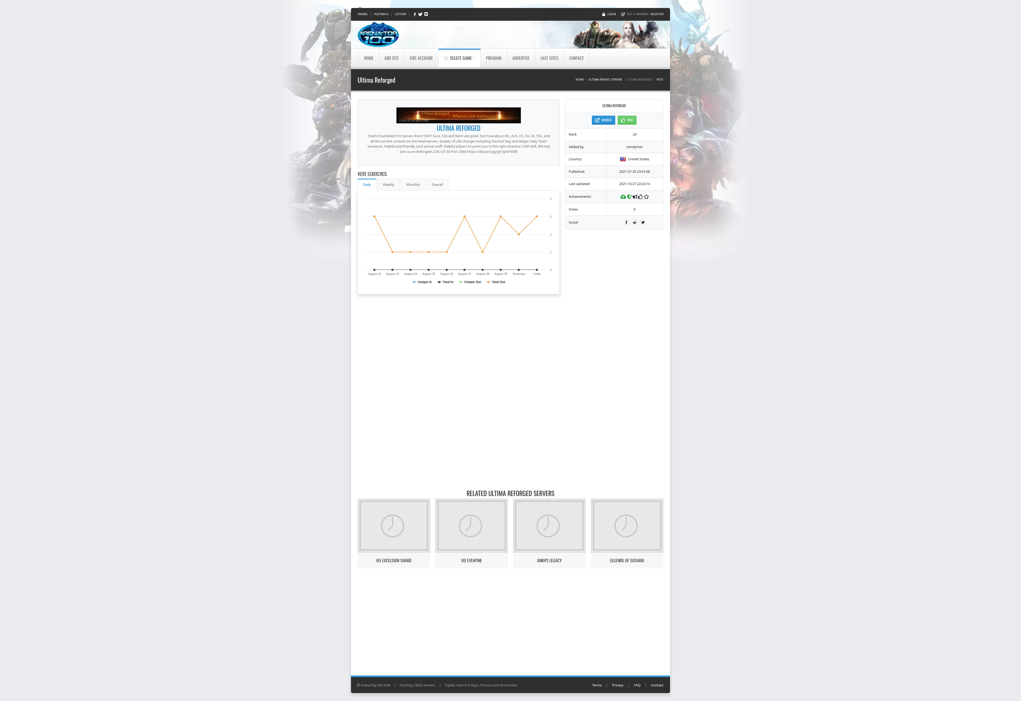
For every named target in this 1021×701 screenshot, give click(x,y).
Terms (597, 685)
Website (606, 120)
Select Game (461, 58)
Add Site (391, 58)
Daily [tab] (367, 184)
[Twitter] (420, 14)
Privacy (618, 685)
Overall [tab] (437, 184)
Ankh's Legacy (549, 560)
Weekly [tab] (388, 184)
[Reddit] (634, 222)
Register (657, 14)
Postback (381, 14)
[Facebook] (415, 14)
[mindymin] (458, 115)
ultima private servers (605, 79)
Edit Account (421, 58)
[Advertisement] (614, 314)
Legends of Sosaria (627, 560)
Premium (493, 58)
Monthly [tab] (413, 184)
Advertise (521, 58)
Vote (659, 79)
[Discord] (426, 14)
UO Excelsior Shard (393, 560)
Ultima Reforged (458, 128)
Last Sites (549, 58)
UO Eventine (471, 560)
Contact (576, 58)
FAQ (637, 685)
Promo (362, 14)
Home (369, 58)
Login (611, 14)
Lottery (400, 14)
